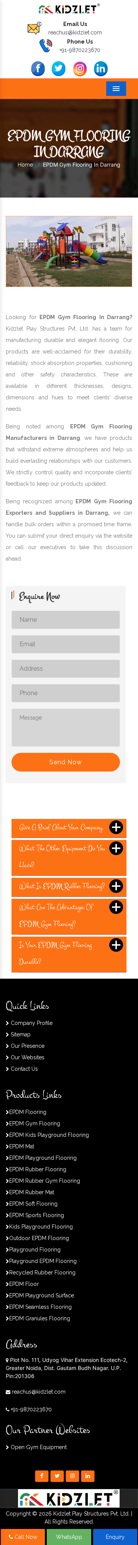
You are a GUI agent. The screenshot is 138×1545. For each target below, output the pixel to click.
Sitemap (20, 1034)
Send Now (65, 762)
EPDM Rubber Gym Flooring (44, 1181)
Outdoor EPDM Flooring (39, 1238)
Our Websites (26, 1057)
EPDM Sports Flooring (36, 1215)
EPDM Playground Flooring (43, 1158)
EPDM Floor (24, 1284)
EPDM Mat (21, 1146)
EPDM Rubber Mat (31, 1192)
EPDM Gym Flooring (34, 1123)
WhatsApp (69, 1537)
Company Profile (31, 1023)
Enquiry (115, 1537)
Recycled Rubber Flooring (42, 1272)
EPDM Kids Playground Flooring (49, 1135)
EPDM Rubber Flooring (37, 1169)
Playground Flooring (35, 1250)
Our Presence (26, 1046)
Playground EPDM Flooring (43, 1261)
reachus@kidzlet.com (75, 32)
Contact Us (23, 1069)
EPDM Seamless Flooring (40, 1307)
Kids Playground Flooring (41, 1227)
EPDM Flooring (27, 1112)
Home (25, 165)
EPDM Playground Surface (41, 1295)
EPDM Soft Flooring (33, 1204)
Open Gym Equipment (38, 1447)
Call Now (25, 1537)
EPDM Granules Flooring (39, 1318)
